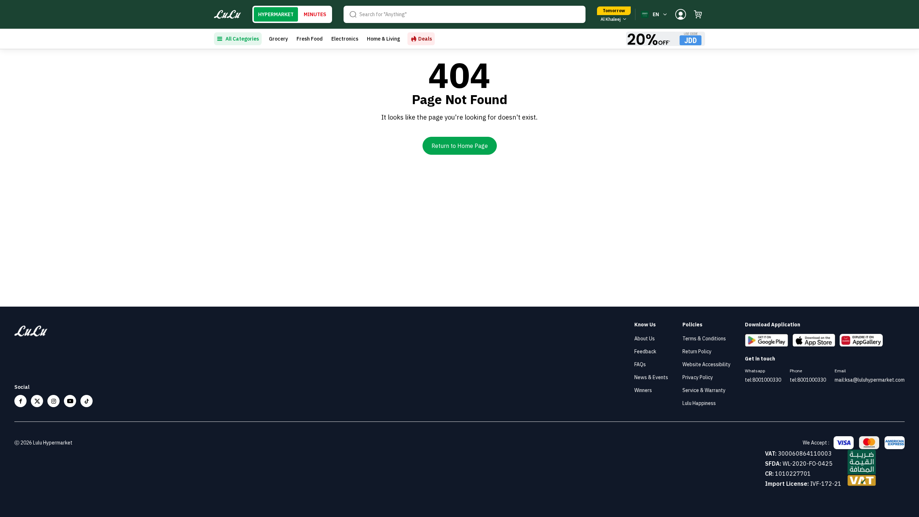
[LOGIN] (680, 14)
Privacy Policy (697, 377)
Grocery (278, 39)
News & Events (651, 377)
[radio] (276, 14)
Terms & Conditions (704, 338)
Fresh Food (310, 39)
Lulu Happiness (699, 403)
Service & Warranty (704, 390)
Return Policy (697, 351)
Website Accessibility (706, 364)
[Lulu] (227, 14)
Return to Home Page (459, 145)
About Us (644, 338)
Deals (425, 39)
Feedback (645, 351)
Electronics (344, 39)
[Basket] (698, 14)
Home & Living (383, 39)
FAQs (640, 364)
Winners (643, 390)
